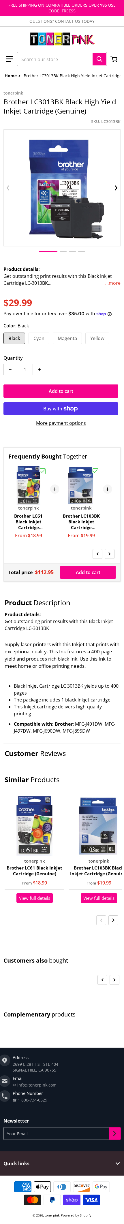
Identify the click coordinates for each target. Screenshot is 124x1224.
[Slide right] (116, 188)
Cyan (38, 338)
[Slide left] (8, 188)
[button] (9, 59)
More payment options (61, 423)
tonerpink (52, 1215)
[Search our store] (99, 59)
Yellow (97, 338)
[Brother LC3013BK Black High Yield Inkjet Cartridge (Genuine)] (48, 251)
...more (113, 283)
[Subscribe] (115, 1133)
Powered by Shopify (76, 1215)
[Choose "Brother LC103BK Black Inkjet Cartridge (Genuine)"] (95, 471)
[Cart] (114, 59)
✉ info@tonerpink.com (35, 1085)
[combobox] (62, 59)
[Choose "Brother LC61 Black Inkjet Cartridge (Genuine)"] (43, 471)
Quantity (13, 358)
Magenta (67, 338)
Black (14, 338)
